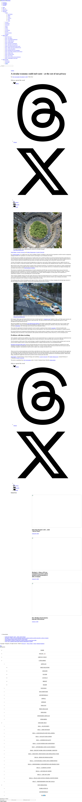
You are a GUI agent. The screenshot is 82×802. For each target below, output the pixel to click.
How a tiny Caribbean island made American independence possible (19, 641)
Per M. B (24, 643)
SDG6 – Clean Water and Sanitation (11, 43)
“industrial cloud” (47, 319)
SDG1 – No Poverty (8, 36)
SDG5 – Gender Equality (9, 42)
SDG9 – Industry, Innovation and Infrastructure (13, 47)
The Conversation (16, 76)
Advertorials (7, 24)
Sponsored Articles (8, 32)
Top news (6, 22)
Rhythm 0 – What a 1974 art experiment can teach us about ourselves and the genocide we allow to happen (40, 574)
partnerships (17, 325)
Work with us (43, 788)
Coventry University (21, 252)
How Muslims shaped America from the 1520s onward (40, 618)
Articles (6, 12)
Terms (35, 643)
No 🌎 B (6, 63)
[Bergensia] (5, 0)
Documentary (7, 23)
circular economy (16, 254)
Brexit (9, 19)
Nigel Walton (13, 252)
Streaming (7, 34)
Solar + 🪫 (4, 8)
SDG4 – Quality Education (9, 40)
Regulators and (14, 344)
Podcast (6, 28)
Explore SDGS (5, 35)
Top (1, 645)
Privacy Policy (30, 643)
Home (4, 7)
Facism (9, 16)
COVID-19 (9, 18)
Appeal (6, 26)
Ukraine (9, 15)
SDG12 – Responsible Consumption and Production (13, 51)
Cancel (4, 801)
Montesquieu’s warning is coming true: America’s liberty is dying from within (20, 640)
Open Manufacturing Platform (33, 323)
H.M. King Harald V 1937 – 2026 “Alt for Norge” (15, 636)
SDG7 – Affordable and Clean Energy (11, 44)
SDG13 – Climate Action (9, 52)
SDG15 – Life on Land (8, 55)
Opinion (6, 27)
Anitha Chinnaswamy (31, 252)
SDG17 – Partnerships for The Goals (11, 58)
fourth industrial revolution (29, 267)
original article (52, 360)
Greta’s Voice (5, 10)
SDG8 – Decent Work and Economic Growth (12, 46)
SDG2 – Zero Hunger (8, 38)
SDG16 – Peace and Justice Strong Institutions (43, 778)
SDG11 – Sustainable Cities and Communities (12, 50)
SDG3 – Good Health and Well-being (11, 39)
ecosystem (53, 328)
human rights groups (21, 344)
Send (1, 801)
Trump (9, 20)
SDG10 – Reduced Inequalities (10, 48)
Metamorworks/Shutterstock (19, 316)
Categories (5, 11)
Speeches (6, 31)
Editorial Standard (40, 643)
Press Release (7, 30)
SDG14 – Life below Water (9, 54)
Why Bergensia (5, 59)
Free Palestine (10, 14)
